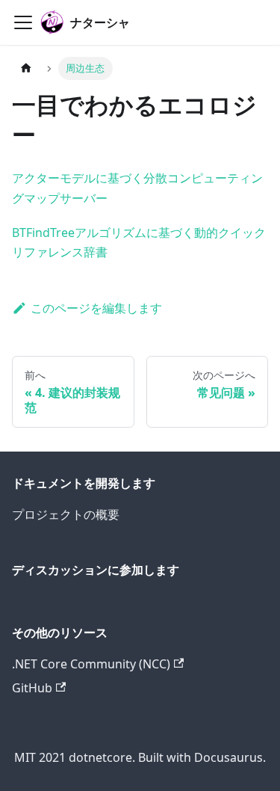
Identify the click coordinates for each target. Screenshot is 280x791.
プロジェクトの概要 (65, 514)
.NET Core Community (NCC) (91, 664)
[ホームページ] (26, 68)
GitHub (32, 688)
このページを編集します (96, 308)
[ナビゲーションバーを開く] (23, 22)
